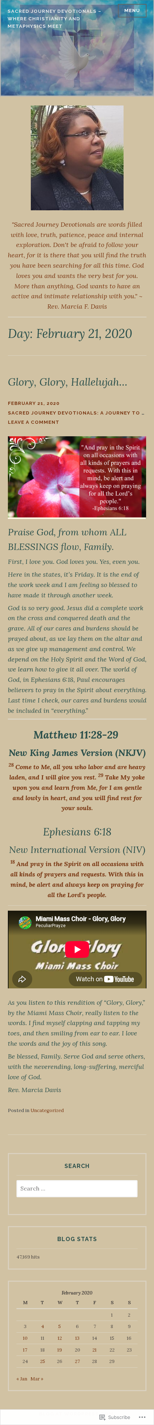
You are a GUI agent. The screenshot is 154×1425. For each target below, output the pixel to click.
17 (25, 1350)
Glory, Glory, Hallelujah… (67, 382)
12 (60, 1338)
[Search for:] (77, 1189)
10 (25, 1338)
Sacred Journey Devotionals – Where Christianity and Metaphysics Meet (54, 19)
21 (94, 1350)
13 (77, 1338)
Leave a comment (33, 422)
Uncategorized (47, 1110)
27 (77, 1361)
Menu (132, 10)
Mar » (36, 1379)
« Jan (21, 1379)
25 (42, 1361)
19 (59, 1350)
